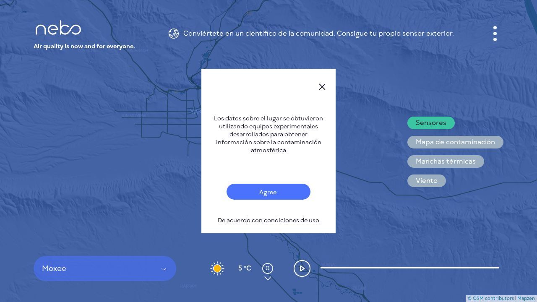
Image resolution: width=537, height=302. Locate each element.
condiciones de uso (291, 220)
